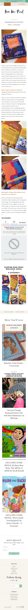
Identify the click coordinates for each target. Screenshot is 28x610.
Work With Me (14, 568)
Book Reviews (14, 596)
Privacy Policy (14, 573)
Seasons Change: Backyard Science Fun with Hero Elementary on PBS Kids (14, 414)
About (14, 566)
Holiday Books (14, 597)
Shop (7, 4)
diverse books (14, 19)
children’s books (14, 594)
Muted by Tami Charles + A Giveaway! (14, 364)
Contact (14, 571)
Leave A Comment (9, 312)
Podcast (14, 570)
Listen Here (14, 1)
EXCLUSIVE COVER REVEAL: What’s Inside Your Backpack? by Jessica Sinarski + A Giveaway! (14, 520)
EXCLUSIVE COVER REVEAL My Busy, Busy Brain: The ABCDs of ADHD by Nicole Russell (14, 467)
